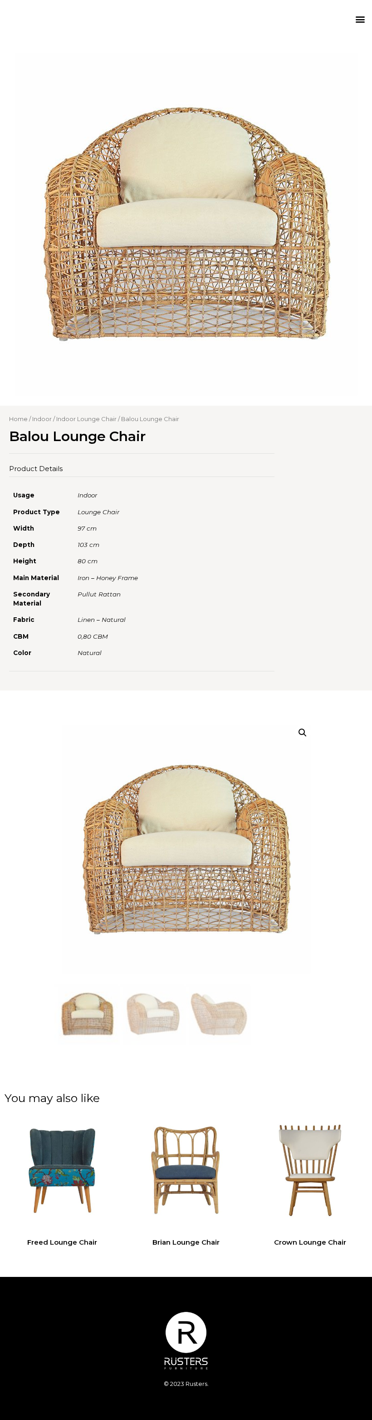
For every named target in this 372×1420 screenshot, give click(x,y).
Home (18, 418)
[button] (359, 18)
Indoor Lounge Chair (86, 418)
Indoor (42, 418)
